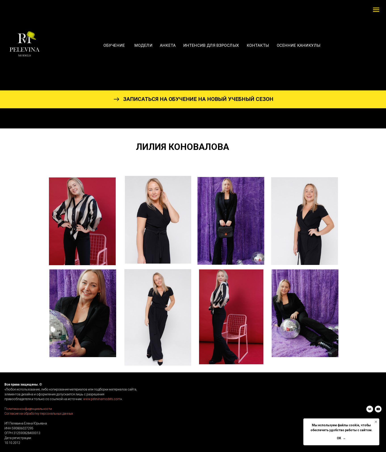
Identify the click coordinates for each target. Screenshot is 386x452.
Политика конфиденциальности (28, 409)
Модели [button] (143, 45)
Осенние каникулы (299, 45)
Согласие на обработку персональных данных (38, 413)
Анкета (168, 45)
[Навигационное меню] (376, 10)
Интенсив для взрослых (211, 45)
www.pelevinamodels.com (101, 399)
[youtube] (378, 409)
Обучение (115, 45)
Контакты (258, 45)
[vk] (369, 409)
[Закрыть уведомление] (376, 422)
